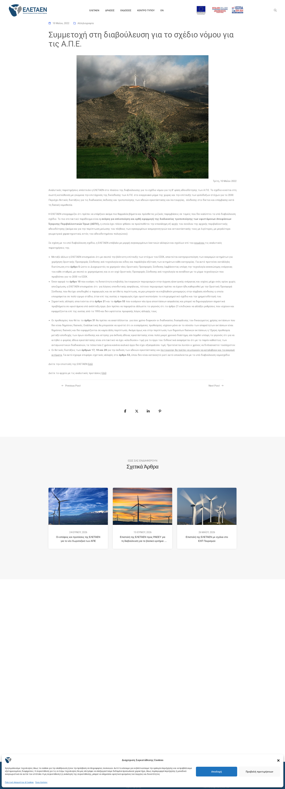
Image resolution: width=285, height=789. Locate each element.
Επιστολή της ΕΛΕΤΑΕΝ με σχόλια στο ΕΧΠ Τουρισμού (207, 539)
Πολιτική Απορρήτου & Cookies (19, 782)
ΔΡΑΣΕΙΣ (109, 10)
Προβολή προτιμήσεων (259, 771)
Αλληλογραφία (86, 23)
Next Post (214, 385)
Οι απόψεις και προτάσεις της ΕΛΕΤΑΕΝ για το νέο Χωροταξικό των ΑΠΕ (78, 539)
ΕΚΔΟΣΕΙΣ (125, 10)
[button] (278, 760)
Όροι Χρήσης (41, 782)
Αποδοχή (216, 771)
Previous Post (73, 385)
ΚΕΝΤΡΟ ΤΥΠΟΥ (146, 10)
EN (162, 10)
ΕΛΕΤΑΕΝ (94, 10)
